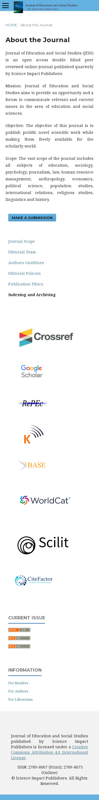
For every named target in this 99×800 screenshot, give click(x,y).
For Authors (18, 691)
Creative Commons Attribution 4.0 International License (49, 752)
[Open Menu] (5, 5)
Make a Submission (32, 217)
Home (11, 25)
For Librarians (20, 699)
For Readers (18, 682)
